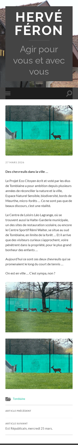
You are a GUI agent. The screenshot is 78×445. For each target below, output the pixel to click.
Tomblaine (19, 398)
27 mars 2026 (14, 162)
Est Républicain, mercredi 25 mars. (29, 426)
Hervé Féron (39, 23)
